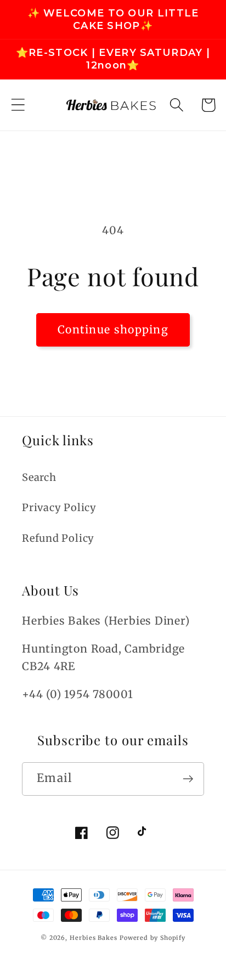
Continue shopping (113, 329)
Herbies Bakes (93, 938)
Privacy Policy (59, 507)
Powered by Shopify (152, 938)
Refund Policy (58, 538)
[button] (17, 105)
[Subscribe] (188, 779)
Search (39, 477)
